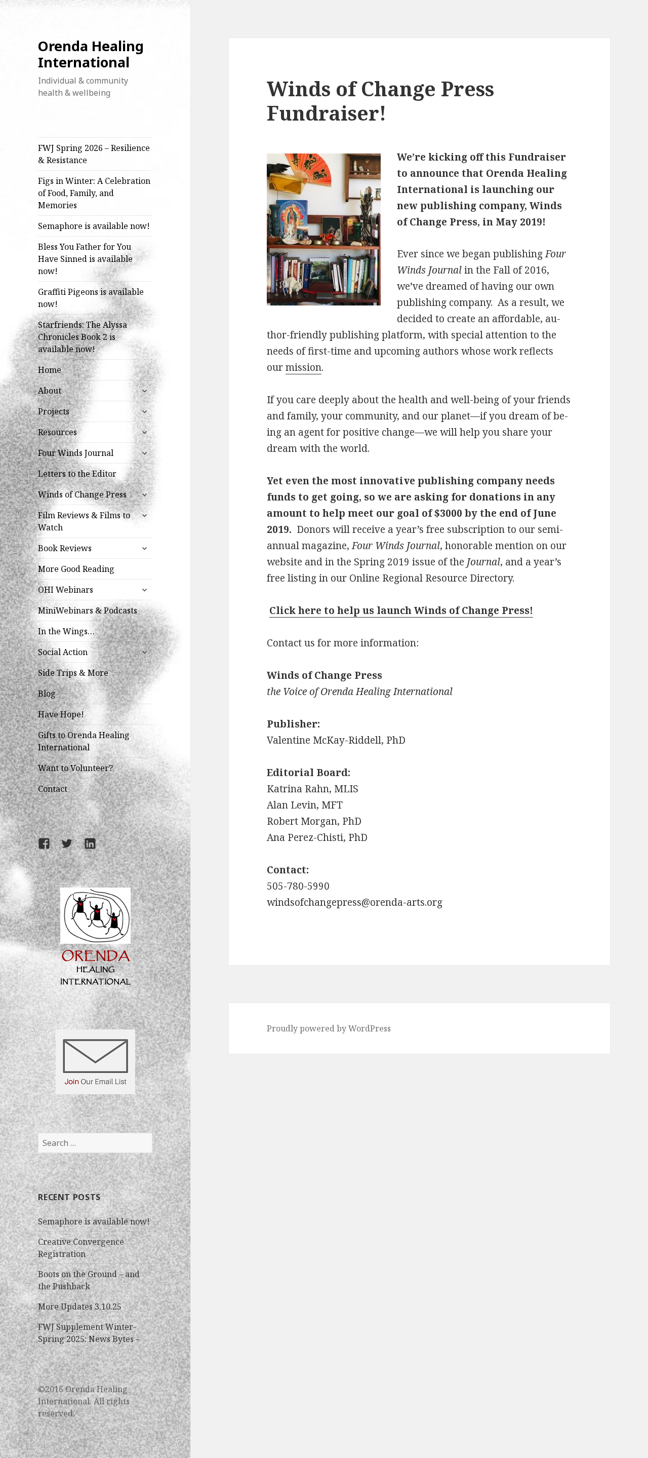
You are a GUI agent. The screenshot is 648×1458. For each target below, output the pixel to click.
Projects (53, 411)
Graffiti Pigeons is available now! (91, 298)
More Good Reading (76, 568)
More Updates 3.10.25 (80, 1306)
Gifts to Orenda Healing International (84, 741)
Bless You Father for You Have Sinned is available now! (85, 259)
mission (303, 367)
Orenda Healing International (91, 53)
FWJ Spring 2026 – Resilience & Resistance (94, 154)
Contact (52, 788)
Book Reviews (65, 548)
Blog (47, 693)
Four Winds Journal (75, 452)
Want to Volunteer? (75, 768)
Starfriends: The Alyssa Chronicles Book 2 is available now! (82, 337)
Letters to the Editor (77, 473)
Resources (57, 432)
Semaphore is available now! (94, 226)
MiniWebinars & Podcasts (87, 610)
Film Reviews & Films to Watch (84, 521)
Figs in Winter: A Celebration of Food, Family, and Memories (94, 193)
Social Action (63, 652)
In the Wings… (66, 631)
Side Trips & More (73, 672)
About (49, 390)
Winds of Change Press (82, 494)
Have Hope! (61, 714)
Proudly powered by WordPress (329, 1028)
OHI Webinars (65, 589)
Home (49, 369)
